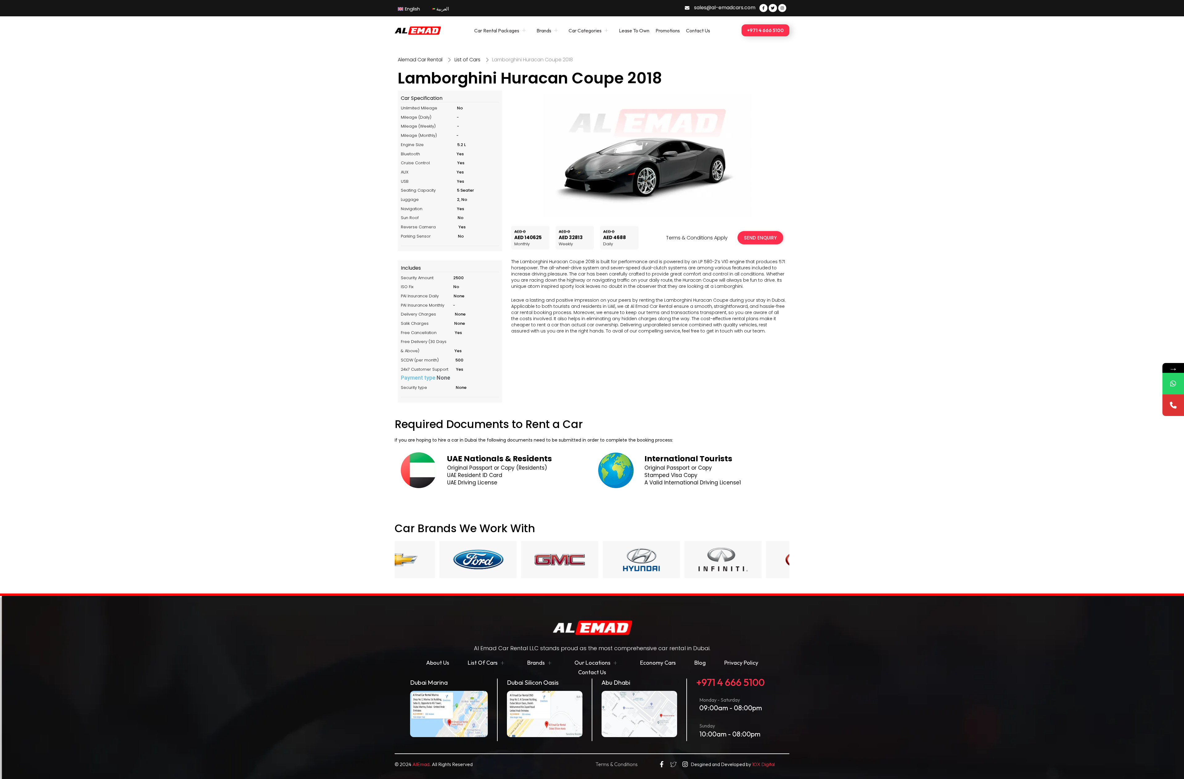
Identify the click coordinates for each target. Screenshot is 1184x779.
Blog (700, 662)
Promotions (668, 30)
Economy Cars (658, 662)
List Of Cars (483, 662)
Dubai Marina (429, 682)
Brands (543, 30)
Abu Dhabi (616, 682)
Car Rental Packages (496, 30)
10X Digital (763, 764)
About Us (437, 662)
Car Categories (585, 30)
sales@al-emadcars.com (724, 7)
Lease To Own (634, 30)
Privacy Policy (741, 662)
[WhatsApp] (1173, 383)
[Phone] (1173, 405)
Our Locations (592, 662)
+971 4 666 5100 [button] (765, 30)
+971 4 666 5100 (730, 682)
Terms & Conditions (616, 764)
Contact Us (698, 30)
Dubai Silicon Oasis (533, 682)
